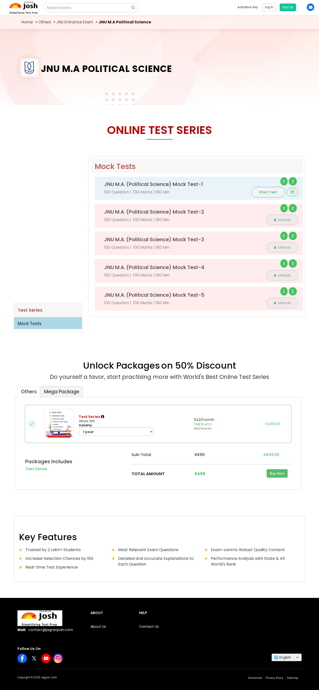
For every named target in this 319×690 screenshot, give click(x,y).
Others (44, 22)
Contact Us (149, 626)
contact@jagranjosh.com (50, 629)
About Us (98, 626)
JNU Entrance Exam (74, 22)
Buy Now (277, 473)
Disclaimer (255, 678)
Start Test (268, 192)
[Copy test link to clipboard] (292, 192)
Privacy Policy (274, 678)
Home (27, 22)
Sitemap (292, 678)
